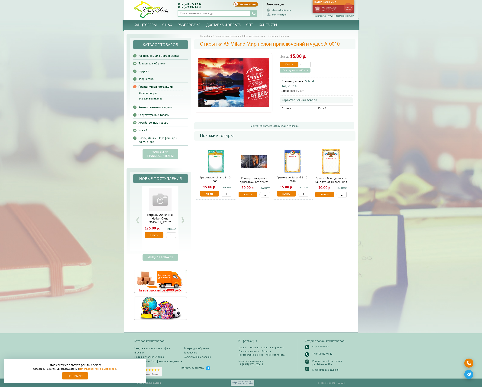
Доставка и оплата (223, 25)
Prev (137, 220)
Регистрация (279, 14)
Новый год (145, 130)
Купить (289, 64)
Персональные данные (251, 354)
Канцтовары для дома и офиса (158, 55)
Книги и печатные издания (155, 107)
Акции (264, 347)
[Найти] (253, 13)
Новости (254, 347)
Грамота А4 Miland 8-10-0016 (292, 179)
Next (182, 220)
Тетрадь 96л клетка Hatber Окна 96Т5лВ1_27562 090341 (160, 220)
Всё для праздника (150, 98)
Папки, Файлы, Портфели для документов (157, 140)
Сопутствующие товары (153, 115)
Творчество (146, 79)
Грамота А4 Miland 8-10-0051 (215, 179)
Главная (243, 347)
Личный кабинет (281, 10)
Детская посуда (148, 93)
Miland (309, 81)
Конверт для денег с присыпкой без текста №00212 (254, 181)
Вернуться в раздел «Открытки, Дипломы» (274, 126)
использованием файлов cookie (97, 368)
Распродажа (189, 25)
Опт (249, 25)
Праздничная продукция (155, 86)
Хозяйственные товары (153, 122)
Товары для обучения (152, 63)
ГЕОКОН (341, 382)
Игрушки (143, 71)
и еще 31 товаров (160, 257)
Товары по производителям (160, 154)
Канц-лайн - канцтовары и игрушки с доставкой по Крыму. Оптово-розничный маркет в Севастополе (152, 9)
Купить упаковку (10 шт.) (295, 70)
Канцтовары (145, 25)
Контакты (268, 25)
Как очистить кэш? (275, 354)
